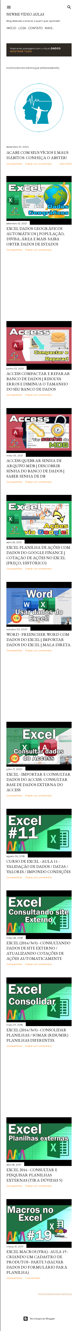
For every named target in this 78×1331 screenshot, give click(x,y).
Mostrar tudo (21, 51)
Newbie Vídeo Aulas (25, 14)
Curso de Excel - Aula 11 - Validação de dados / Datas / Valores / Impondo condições (38, 866)
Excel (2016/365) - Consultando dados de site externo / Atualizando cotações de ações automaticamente (38, 950)
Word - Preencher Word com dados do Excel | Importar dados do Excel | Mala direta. (38, 639)
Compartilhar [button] (14, 163)
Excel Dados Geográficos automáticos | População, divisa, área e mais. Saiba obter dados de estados (35, 236)
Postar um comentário (38, 163)
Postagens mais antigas (55, 1294)
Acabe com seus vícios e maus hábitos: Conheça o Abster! (37, 155)
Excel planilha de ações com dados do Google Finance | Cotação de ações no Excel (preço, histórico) (38, 555)
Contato (35, 28)
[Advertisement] (39, 286)
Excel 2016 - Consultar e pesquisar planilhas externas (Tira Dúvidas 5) (34, 1175)
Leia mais (66, 163)
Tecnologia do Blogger (42, 1318)
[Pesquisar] (69, 6)
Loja (22, 28)
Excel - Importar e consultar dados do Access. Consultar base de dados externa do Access (38, 782)
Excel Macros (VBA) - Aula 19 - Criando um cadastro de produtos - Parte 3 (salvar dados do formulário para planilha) (37, 1262)
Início (11, 28)
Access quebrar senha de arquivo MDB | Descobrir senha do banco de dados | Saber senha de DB (35, 468)
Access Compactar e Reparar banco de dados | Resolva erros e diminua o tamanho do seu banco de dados (38, 381)
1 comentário (32, 1278)
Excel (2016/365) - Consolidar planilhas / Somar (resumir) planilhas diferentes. (37, 1035)
